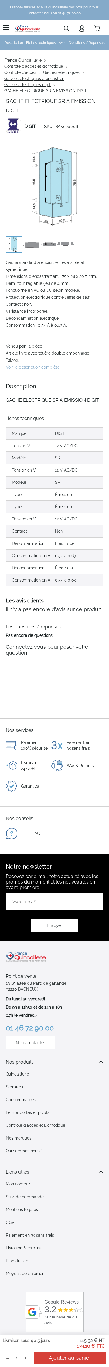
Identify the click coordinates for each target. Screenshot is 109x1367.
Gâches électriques (61, 72)
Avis (62, 43)
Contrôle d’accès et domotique (33, 66)
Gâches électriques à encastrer (34, 78)
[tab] (54, 1062)
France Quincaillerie (23, 60)
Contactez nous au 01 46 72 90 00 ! (54, 13)
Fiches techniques (41, 43)
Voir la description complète (33, 367)
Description (13, 43)
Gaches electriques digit (27, 84)
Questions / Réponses (87, 43)
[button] (31, 244)
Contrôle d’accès (20, 72)
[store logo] (28, 28)
